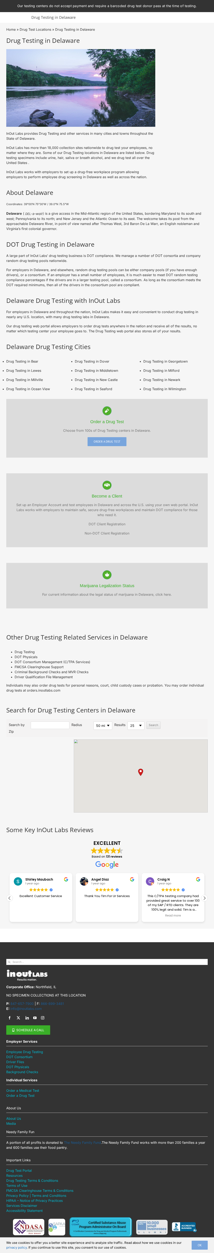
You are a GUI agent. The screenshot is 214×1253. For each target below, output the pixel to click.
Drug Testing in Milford (161, 370)
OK (200, 1245)
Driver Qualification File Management (44, 677)
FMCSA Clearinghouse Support (39, 667)
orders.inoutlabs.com (43, 690)
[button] (140, 772)
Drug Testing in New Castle (96, 380)
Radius (76, 725)
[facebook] (9, 1017)
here (167, 594)
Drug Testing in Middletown (96, 370)
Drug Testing (25, 652)
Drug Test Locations (35, 29)
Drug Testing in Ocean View (28, 389)
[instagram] (42, 1017)
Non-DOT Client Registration (107, 533)
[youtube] (35, 1017)
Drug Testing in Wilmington (164, 389)
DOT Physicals (26, 657)
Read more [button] (173, 916)
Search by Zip (17, 728)
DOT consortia (166, 256)
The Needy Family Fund (82, 1142)
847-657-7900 (22, 1004)
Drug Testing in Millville (24, 380)
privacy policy (16, 1247)
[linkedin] (27, 1017)
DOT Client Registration (107, 524)
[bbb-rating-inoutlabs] (184, 1224)
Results (119, 725)
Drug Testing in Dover (92, 361)
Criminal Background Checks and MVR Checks (51, 672)
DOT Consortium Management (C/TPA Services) (52, 662)
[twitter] (18, 1017)
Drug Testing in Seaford (93, 389)
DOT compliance (100, 256)
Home (11, 29)
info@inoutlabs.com (26, 1009)
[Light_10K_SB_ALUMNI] (152, 1221)
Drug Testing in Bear (22, 361)
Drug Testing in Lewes (23, 370)
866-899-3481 (52, 1004)
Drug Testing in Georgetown (165, 361)
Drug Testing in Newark (161, 380)
